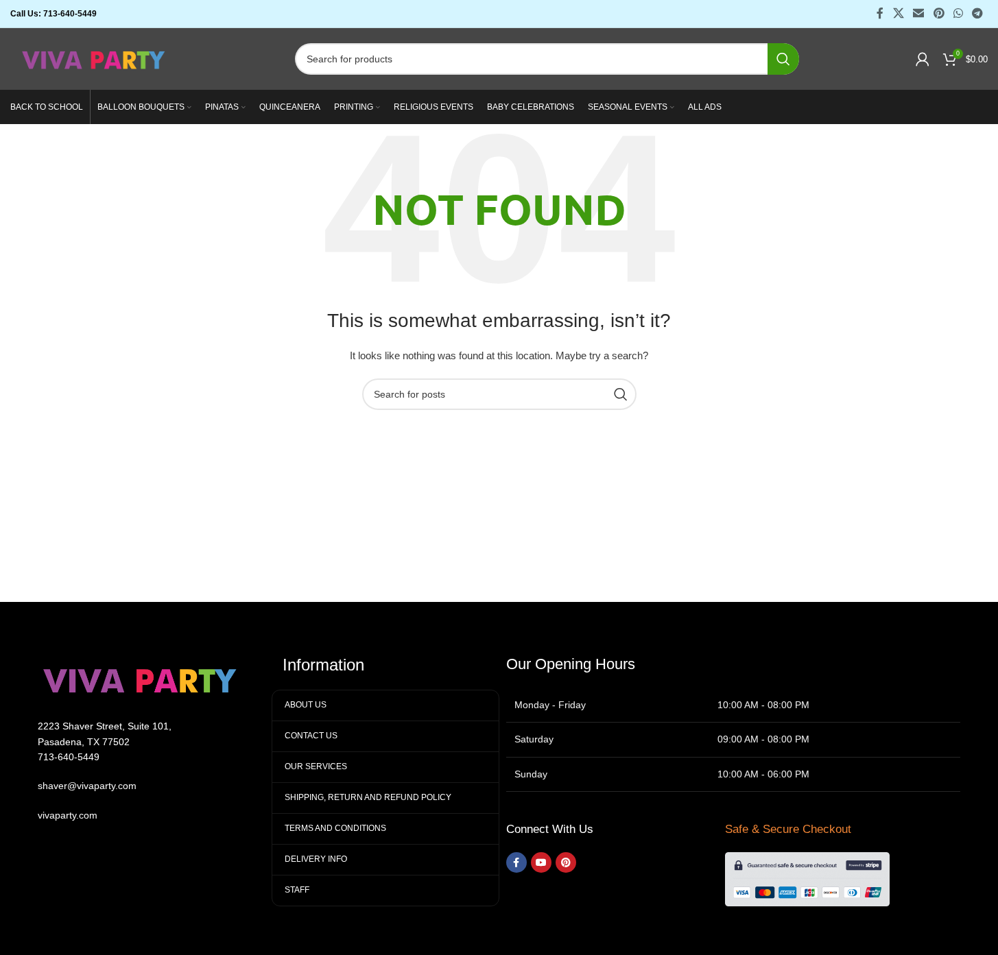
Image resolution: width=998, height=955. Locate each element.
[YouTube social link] (541, 862)
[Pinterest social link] (939, 13)
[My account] (922, 59)
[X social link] (898, 13)
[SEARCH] (783, 59)
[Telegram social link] (978, 13)
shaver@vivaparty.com (87, 785)
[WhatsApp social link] (958, 13)
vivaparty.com (67, 815)
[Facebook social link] (880, 13)
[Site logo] (94, 58)
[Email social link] (919, 13)
